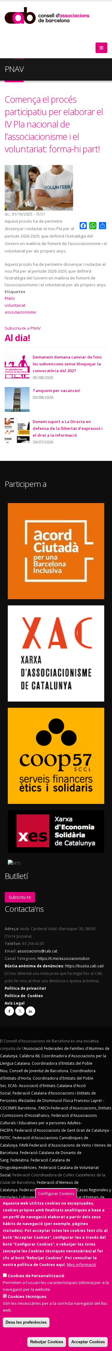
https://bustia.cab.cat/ (84, 965)
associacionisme (20, 312)
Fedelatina (19, 1159)
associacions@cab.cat (37, 950)
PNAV (10, 298)
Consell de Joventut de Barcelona (38, 1070)
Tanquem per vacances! (56, 390)
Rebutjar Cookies (46, 1342)
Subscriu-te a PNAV (23, 328)
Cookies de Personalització (36, 1275)
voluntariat (15, 305)
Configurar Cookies (56, 1193)
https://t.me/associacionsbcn (64, 958)
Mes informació (81, 1264)
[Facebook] (9, 1011)
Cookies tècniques (27, 1296)
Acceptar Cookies (88, 1342)
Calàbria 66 (29, 1055)
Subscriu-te (20, 897)
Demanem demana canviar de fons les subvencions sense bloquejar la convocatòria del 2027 (67, 363)
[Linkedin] (30, 1011)
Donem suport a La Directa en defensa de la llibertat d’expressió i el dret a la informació (68, 428)
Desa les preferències (26, 1322)
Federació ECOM (34, 1189)
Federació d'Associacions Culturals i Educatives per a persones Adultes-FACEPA (48, 1123)
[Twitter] (20, 1011)
